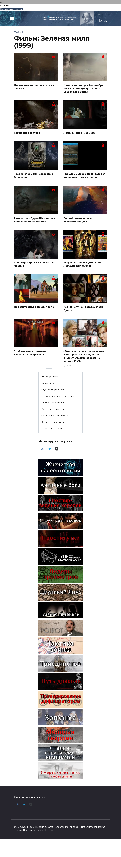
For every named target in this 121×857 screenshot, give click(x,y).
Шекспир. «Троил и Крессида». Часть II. (34, 264)
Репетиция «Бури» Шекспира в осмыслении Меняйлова (34, 220)
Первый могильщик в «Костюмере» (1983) (77, 220)
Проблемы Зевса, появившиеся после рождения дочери (84, 175)
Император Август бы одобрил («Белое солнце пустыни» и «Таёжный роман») (84, 88)
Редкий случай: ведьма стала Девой (83, 309)
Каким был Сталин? (52, 428)
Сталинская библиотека (55, 415)
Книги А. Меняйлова (53, 402)
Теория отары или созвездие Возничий (33, 175)
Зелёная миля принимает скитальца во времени (31, 353)
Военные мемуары (52, 409)
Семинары (47, 383)
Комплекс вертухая (27, 132)
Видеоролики (49, 376)
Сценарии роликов (53, 389)
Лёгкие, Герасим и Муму (79, 132)
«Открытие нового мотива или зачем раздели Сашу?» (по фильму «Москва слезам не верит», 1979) (83, 356)
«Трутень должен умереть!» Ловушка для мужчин (82, 264)
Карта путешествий (53, 422)
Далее (68, 365)
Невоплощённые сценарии (57, 396)
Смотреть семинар (11, 9)
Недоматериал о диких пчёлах (34, 307)
